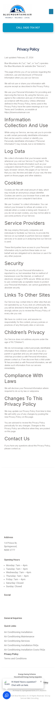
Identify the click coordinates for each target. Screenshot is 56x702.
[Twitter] (15, 602)
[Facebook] (7, 602)
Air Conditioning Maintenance (19, 636)
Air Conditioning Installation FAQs (21, 645)
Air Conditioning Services (17, 640)
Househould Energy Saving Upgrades (28, 677)
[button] (51, 11)
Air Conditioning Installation (18, 632)
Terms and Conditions (15, 658)
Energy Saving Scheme (27, 674)
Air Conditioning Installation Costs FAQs (24, 649)
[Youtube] (23, 602)
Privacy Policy (11, 654)
